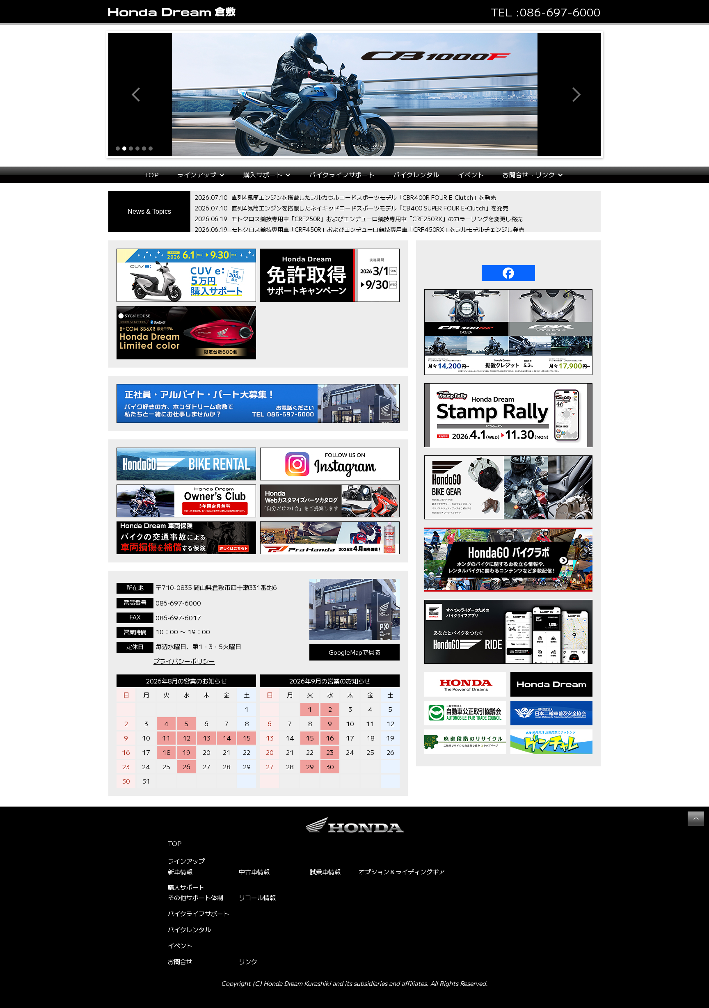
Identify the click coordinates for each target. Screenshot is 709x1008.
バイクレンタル (416, 174)
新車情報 (180, 871)
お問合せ (180, 961)
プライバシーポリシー (184, 661)
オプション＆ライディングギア (402, 871)
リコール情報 (257, 897)
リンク (248, 961)
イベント (471, 174)
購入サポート (186, 887)
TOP (151, 174)
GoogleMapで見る (355, 652)
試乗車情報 (325, 871)
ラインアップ (186, 861)
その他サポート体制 (195, 897)
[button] (124, 94)
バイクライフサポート (342, 174)
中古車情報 (254, 871)
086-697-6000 (560, 12)
